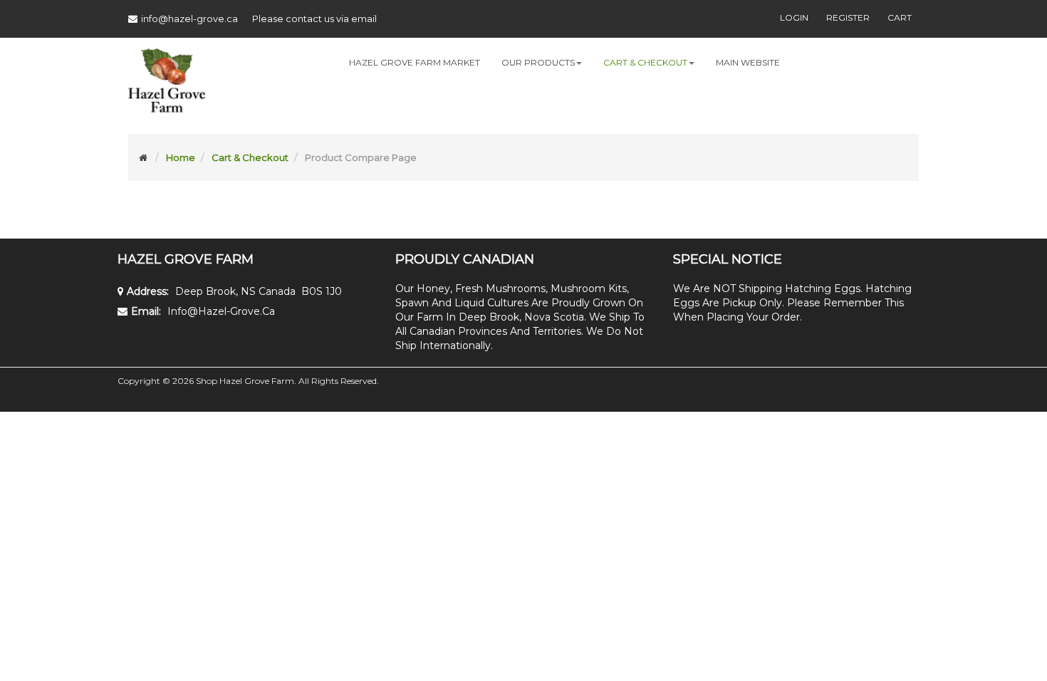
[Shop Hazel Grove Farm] (166, 85)
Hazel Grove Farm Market (414, 62)
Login (794, 17)
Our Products (538, 62)
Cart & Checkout (645, 62)
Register (848, 17)
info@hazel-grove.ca (189, 18)
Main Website (748, 62)
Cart (899, 17)
